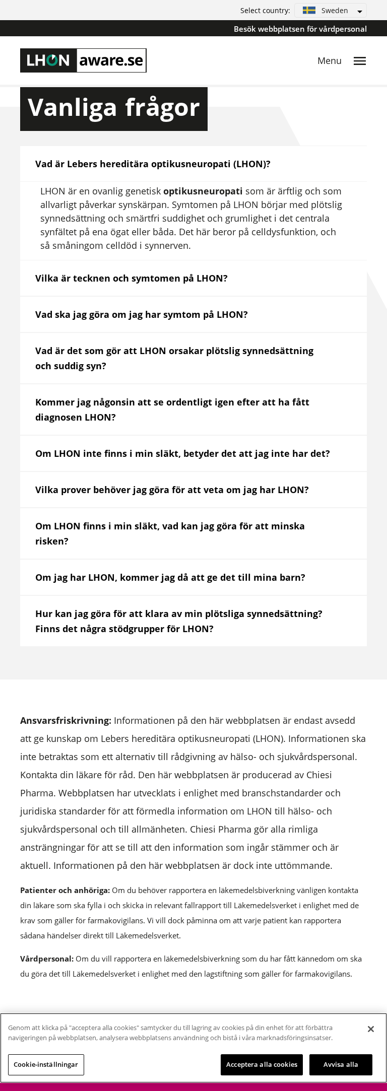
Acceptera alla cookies (261, 1064)
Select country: (265, 10)
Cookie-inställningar (46, 1064)
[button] (330, 10)
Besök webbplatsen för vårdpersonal (300, 29)
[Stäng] (371, 1029)
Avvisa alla (341, 1064)
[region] (193, 1048)
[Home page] (83, 60)
